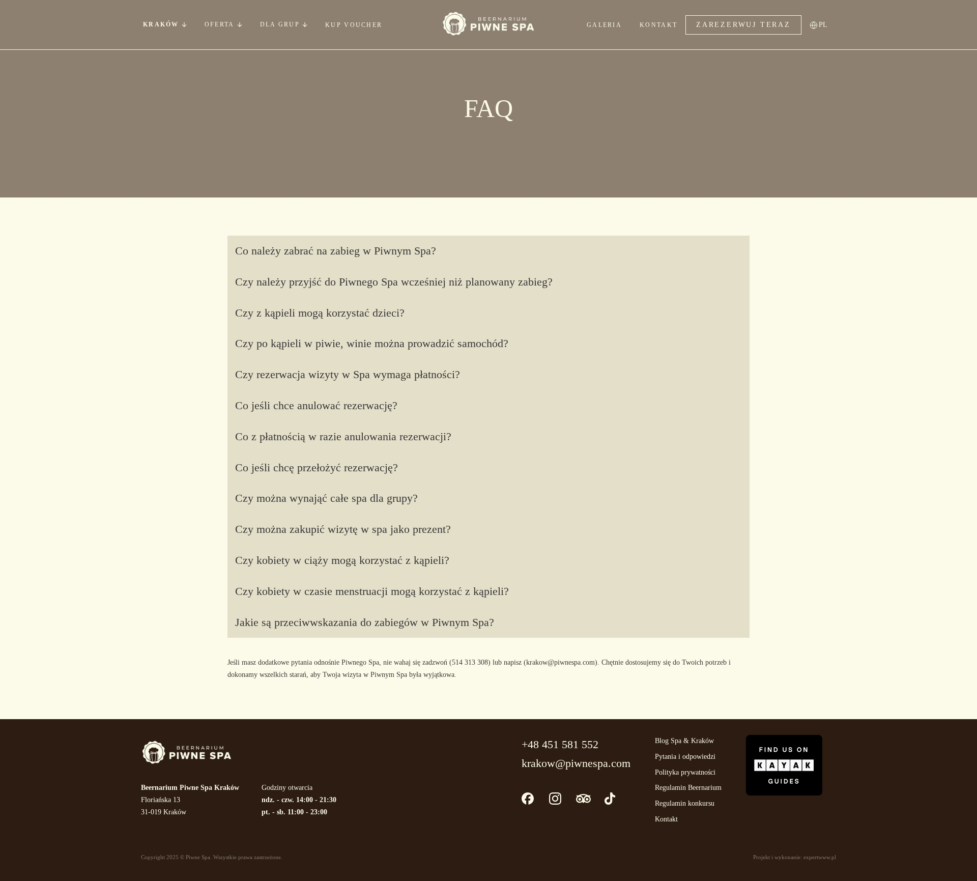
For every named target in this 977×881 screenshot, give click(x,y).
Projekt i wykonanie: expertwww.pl (794, 857)
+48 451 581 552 (560, 744)
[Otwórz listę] (239, 24)
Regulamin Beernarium (688, 787)
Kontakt (666, 819)
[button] (488, 251)
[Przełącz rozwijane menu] (184, 24)
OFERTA (220, 24)
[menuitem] (826, 24)
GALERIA (604, 25)
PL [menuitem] (823, 25)
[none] (826, 24)
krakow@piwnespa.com (576, 763)
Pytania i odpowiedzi (685, 756)
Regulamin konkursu (684, 803)
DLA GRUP (280, 24)
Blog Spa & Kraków (684, 741)
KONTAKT (658, 25)
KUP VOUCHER (353, 25)
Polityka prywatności (685, 772)
